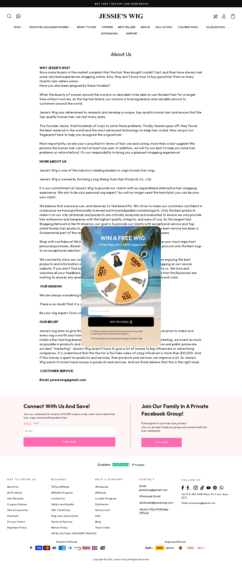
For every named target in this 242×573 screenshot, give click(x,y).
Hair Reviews (15, 498)
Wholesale (101, 486)
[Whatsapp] (221, 487)
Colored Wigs (188, 27)
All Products (14, 492)
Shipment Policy (17, 527)
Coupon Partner (17, 504)
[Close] (157, 230)
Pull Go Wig (163, 27)
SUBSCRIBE (69, 441)
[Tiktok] (202, 487)
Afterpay (100, 492)
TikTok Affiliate (60, 486)
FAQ (97, 515)
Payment (12, 515)
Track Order (102, 527)
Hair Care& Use (60, 510)
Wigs (17, 27)
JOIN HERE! (162, 442)
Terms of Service (62, 521)
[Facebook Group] (189, 487)
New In (145, 27)
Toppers (107, 27)
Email (28, 423)
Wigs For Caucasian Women (49, 27)
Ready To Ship (86, 27)
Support (132, 33)
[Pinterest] (215, 487)
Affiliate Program (62, 492)
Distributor (102, 504)
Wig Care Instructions (64, 515)
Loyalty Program (106, 498)
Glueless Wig (216, 27)
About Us (12, 486)
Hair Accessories (17, 510)
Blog (98, 521)
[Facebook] (183, 487)
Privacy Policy (16, 521)
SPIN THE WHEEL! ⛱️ (121, 321)
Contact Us (58, 498)
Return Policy (59, 527)
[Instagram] (195, 487)
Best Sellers (126, 27)
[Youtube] (208, 487)
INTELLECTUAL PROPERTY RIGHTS (74, 533)
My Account (102, 510)
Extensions (109, 33)
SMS (36, 423)
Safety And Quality (62, 504)
